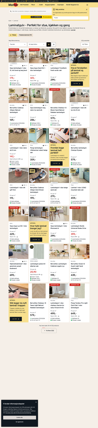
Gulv (10, 21)
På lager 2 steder (15, 241)
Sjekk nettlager (76, 123)
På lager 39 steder (36, 164)
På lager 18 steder (77, 125)
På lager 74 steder (36, 85)
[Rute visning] (49, 44)
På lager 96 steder (77, 164)
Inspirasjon (60, 5)
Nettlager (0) (55, 123)
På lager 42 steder (77, 241)
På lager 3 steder (15, 164)
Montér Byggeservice (72, 5)
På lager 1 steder (56, 125)
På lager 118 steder (16, 85)
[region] (19, 413)
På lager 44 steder (77, 203)
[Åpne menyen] (87, 4)
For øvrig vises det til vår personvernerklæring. (18, 413)
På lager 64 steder (36, 125)
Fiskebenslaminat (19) (25, 35)
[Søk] (10, 11)
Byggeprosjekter (50, 5)
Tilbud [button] (33, 5)
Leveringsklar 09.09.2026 (58, 83)
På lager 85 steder (56, 241)
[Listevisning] (53, 44)
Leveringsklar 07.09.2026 (38, 83)
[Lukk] (36, 402)
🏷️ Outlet (40, 5)
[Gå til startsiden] (13, 5)
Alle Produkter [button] (24, 5)
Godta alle (20, 417)
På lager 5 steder (56, 85)
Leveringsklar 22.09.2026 (58, 239)
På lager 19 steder (15, 203)
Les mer (73, 30)
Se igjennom (19, 422)
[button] (18, 44)
